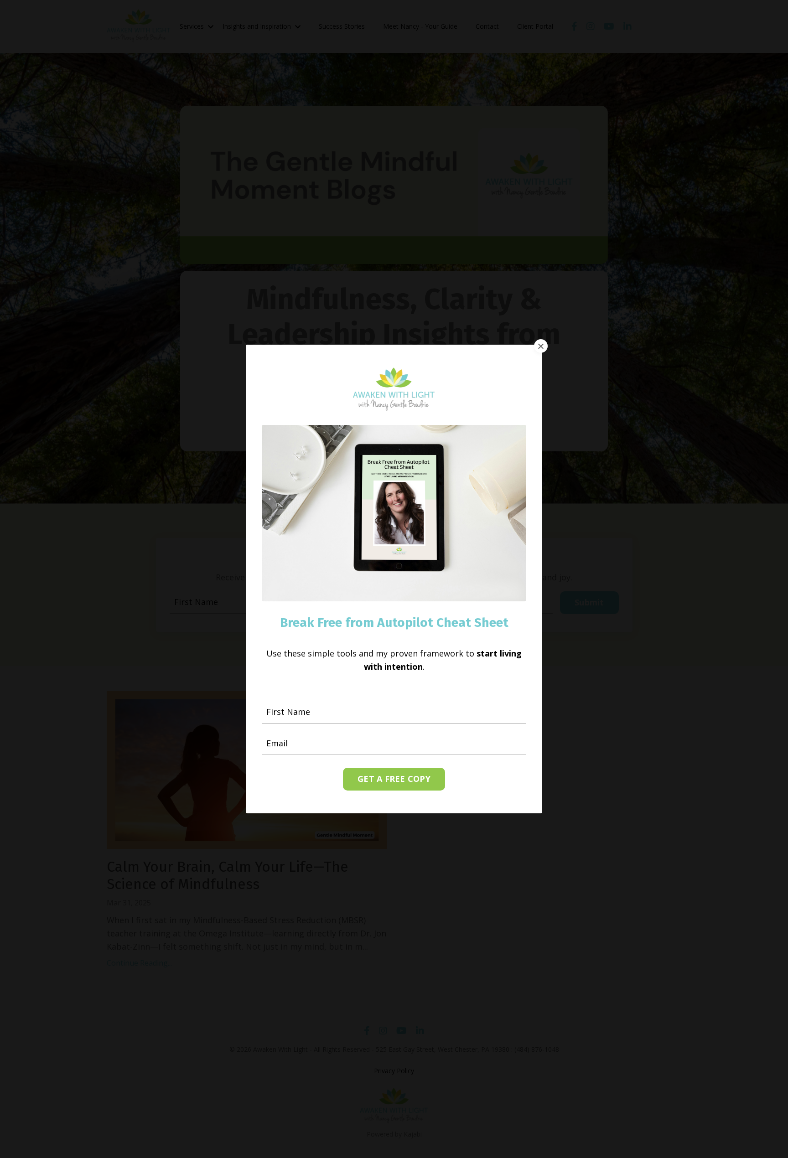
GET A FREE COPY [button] (394, 778)
